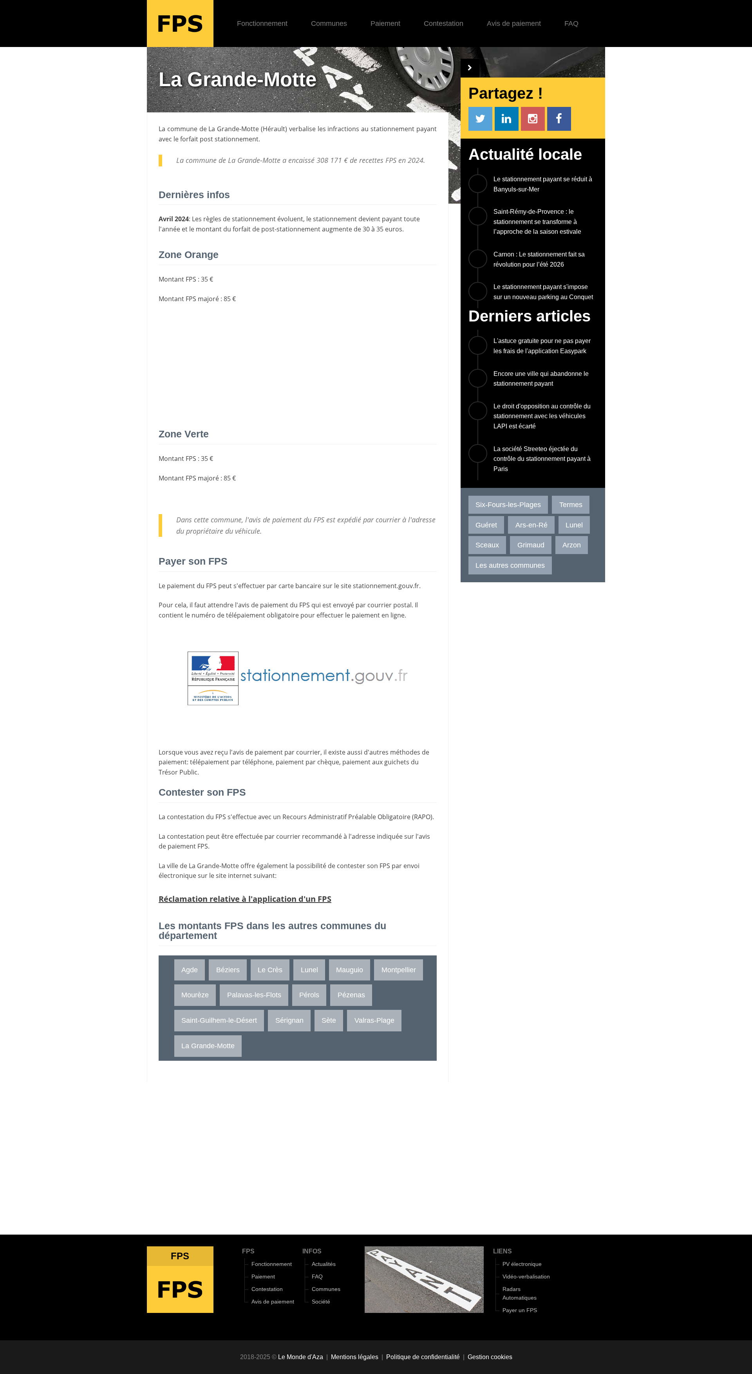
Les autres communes (510, 565)
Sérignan (289, 1020)
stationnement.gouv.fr (386, 585)
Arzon (571, 545)
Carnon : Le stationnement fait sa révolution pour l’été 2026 (539, 259)
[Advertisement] (298, 366)
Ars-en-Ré (531, 525)
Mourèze (195, 995)
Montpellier (398, 970)
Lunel (309, 970)
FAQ (571, 23)
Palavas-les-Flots (254, 995)
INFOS (312, 1251)
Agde (189, 970)
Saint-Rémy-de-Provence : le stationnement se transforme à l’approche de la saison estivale (537, 221)
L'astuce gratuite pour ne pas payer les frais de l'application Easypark (542, 346)
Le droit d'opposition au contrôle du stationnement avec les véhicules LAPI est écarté (542, 416)
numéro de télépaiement (228, 615)
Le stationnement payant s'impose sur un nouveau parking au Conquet (543, 291)
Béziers (228, 970)
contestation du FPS (196, 816)
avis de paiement (263, 605)
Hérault (274, 129)
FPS (248, 1251)
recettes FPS (377, 160)
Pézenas (351, 995)
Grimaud (530, 545)
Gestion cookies (490, 1357)
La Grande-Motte (233, 129)
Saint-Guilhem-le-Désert (219, 1020)
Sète (329, 1020)
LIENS (502, 1251)
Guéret (486, 525)
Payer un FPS (520, 1310)
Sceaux (487, 545)
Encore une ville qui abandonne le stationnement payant (541, 378)
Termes (570, 504)
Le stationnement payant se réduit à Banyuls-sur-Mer (543, 184)
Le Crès (270, 970)
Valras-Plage (374, 1020)
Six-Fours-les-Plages (508, 504)
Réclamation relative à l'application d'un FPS (245, 899)
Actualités (324, 1264)
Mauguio (349, 970)
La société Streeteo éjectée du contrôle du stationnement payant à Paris (542, 459)
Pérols (309, 995)
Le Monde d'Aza (300, 1357)
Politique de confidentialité (423, 1357)
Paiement (385, 23)
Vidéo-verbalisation (526, 1277)
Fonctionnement (262, 23)
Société (321, 1302)
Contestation (443, 23)
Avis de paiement (514, 23)
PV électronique (522, 1264)
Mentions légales (354, 1357)
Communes (329, 23)
